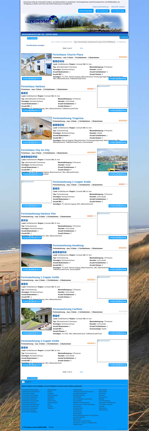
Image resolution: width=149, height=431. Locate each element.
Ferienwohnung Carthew (67, 309)
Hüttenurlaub (78, 424)
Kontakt (101, 406)
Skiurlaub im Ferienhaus (82, 421)
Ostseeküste (52, 390)
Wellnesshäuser (79, 395)
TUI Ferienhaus (104, 401)
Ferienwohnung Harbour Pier (38, 213)
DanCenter (103, 390)
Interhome (102, 393)
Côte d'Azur (52, 401)
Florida (50, 406)
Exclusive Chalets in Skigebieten (85, 423)
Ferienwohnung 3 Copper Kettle (40, 341)
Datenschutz (103, 410)
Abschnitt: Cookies (118, 7)
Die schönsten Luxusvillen (82, 399)
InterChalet (103, 391)
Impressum (103, 408)
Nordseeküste (53, 395)
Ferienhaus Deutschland (31, 391)
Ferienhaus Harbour (33, 86)
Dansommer (103, 397)
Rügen (50, 391)
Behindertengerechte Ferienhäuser (85, 415)
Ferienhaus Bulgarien (30, 412)
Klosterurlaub (78, 408)
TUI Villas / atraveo (106, 404)
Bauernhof (77, 419)
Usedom (51, 393)
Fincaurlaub (77, 401)
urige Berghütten (79, 417)
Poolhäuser (77, 397)
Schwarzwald (52, 402)
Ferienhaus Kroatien (29, 399)
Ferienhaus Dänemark (30, 390)
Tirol (49, 404)
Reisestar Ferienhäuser (107, 402)
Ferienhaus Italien (28, 393)
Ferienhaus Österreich (30, 397)
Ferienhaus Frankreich (30, 406)
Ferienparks (77, 413)
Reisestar (58, 427)
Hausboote (77, 406)
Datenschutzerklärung (100, 7)
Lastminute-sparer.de (84, 427)
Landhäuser (77, 412)
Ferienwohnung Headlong (68, 245)
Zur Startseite (32, 38)
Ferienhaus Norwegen (30, 408)
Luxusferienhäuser (80, 393)
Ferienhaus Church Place (68, 54)
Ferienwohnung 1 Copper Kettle (40, 277)
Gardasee (51, 397)
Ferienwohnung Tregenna (68, 118)
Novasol (102, 395)
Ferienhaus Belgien (29, 410)
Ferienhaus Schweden (30, 395)
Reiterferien (77, 410)
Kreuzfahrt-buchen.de (69, 427)
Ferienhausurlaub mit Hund (83, 391)
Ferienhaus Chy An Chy (35, 150)
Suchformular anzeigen (35, 45)
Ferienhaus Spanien (29, 402)
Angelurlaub (77, 390)
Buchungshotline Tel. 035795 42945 (39, 34)
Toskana (51, 408)
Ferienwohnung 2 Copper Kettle (72, 181)
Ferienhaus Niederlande (30, 404)
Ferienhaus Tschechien (30, 401)
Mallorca (51, 399)
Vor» (81, 48)
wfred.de (125, 428)
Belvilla (101, 399)
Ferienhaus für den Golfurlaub (84, 404)
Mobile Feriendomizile (81, 402)
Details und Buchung (117, 79)
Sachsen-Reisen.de (99, 427)
